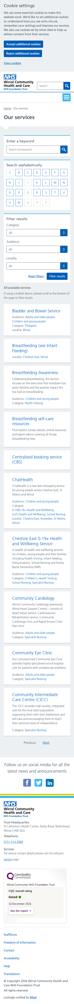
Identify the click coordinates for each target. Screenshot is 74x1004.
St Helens (59, 518)
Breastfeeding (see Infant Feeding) (34, 348)
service (8, 859)
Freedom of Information (20, 942)
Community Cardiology (33, 598)
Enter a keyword (20, 141)
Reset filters (36, 276)
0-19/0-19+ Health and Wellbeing (33, 510)
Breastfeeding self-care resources (33, 421)
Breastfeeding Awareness (35, 372)
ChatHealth (22, 479)
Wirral (26, 330)
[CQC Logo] (19, 879)
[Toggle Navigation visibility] (67, 97)
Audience (12, 242)
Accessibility (11, 958)
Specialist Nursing (43, 582)
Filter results (57, 276)
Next (46, 743)
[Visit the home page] (19, 82)
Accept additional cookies (23, 44)
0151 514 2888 (13, 842)
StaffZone (10, 934)
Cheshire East (31, 357)
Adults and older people (40, 317)
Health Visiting (34, 403)
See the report (19, 910)
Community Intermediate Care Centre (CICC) (35, 697)
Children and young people (29, 321)
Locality (11, 258)
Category (12, 225)
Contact (9, 950)
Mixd (33, 997)
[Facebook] (27, 783)
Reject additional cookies (23, 53)
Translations (12, 974)
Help (7, 966)
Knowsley (46, 518)
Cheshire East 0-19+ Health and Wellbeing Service (37, 541)
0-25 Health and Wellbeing (28, 514)
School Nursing (56, 514)
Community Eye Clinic (32, 652)
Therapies (30, 325)
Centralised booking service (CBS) (37, 460)
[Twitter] (38, 783)
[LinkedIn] (50, 783)
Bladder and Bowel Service (36, 310)
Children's (31, 578)
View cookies (12, 63)
